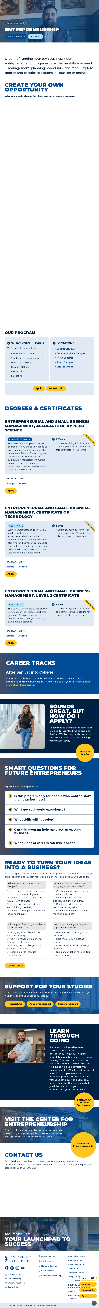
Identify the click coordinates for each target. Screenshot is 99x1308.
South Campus (65, 362)
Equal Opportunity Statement (43, 1305)
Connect (86, 1284)
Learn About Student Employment (84, 1102)
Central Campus (66, 349)
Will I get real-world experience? (39, 809)
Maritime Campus (49, 1266)
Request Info (88, 1290)
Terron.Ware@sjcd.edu (64, 1200)
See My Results (15, 966)
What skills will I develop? (34, 819)
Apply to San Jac (85, 752)
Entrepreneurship (14, 23)
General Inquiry (14, 1279)
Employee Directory (76, 1264)
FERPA (71, 1298)
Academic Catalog (76, 1260)
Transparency (74, 1296)
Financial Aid (14, 1004)
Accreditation (74, 1268)
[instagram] (17, 1268)
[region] (49, 673)
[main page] (16, 6)
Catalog (9, 483)
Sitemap (71, 1292)
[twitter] (11, 1268)
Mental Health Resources (79, 1281)
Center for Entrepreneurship (83, 1145)
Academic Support (40, 1004)
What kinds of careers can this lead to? (44, 843)
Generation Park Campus (71, 353)
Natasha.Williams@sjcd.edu (66, 1181)
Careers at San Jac (76, 1273)
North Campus (65, 358)
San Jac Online (65, 366)
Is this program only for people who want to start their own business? (52, 797)
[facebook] (6, 1268)
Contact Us (13, 1287)
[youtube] (22, 1268)
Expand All (10, 787)
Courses (22, 483)
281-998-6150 (14, 1275)
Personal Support (68, 1004)
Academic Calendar (76, 1256)
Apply (84, 1296)
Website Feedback (16, 1283)
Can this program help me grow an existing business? (47, 831)
